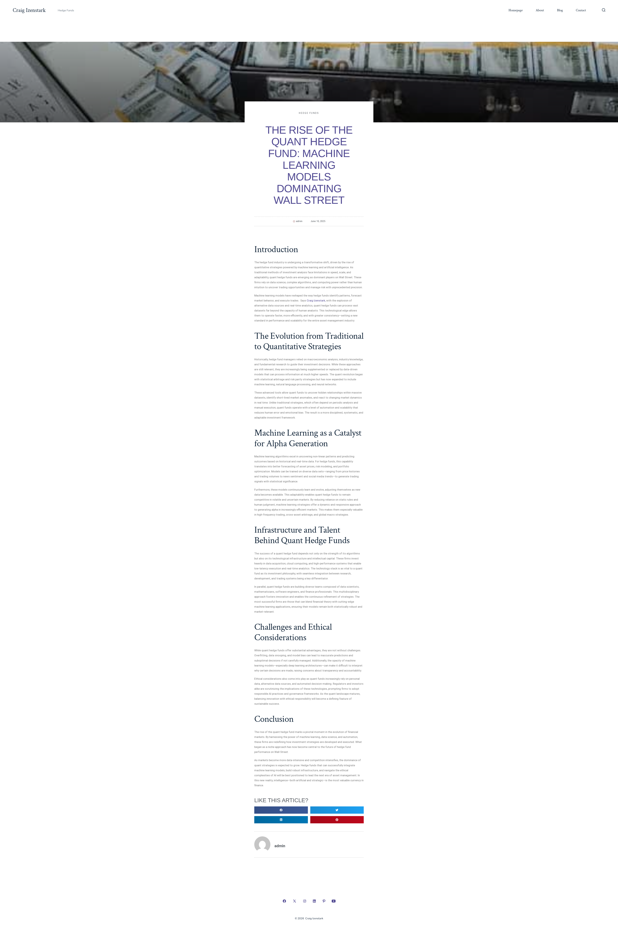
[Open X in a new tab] (295, 901)
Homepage (516, 10)
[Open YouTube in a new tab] (333, 901)
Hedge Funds (309, 113)
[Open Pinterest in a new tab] (323, 901)
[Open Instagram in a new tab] (304, 901)
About (540, 10)
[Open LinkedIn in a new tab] (314, 901)
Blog (560, 10)
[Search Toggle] (603, 10)
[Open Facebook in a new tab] (284, 901)
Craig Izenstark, (316, 300)
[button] (281, 810)
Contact (581, 10)
